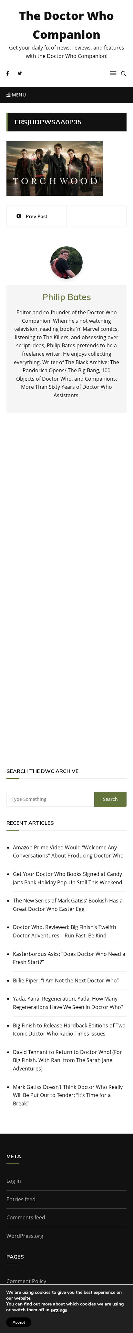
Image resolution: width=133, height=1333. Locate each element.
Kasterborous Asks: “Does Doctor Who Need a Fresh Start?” (69, 958)
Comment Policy (26, 1281)
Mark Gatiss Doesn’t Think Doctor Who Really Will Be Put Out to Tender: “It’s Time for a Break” (68, 1095)
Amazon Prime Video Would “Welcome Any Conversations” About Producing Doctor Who (68, 851)
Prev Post (36, 216)
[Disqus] (66, 513)
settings (59, 1310)
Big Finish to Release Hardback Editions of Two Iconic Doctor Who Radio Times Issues (69, 1029)
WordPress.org (24, 1235)
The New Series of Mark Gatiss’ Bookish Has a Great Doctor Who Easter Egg (68, 905)
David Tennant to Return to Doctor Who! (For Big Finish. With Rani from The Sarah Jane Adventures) (67, 1060)
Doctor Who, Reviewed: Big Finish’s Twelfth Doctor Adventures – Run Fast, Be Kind (64, 931)
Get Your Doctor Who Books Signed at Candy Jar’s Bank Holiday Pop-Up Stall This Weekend (67, 878)
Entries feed (21, 1199)
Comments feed (25, 1217)
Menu (18, 95)
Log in (13, 1180)
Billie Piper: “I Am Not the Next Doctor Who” (66, 980)
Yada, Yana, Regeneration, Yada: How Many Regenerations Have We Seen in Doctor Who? (68, 1003)
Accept (19, 1322)
